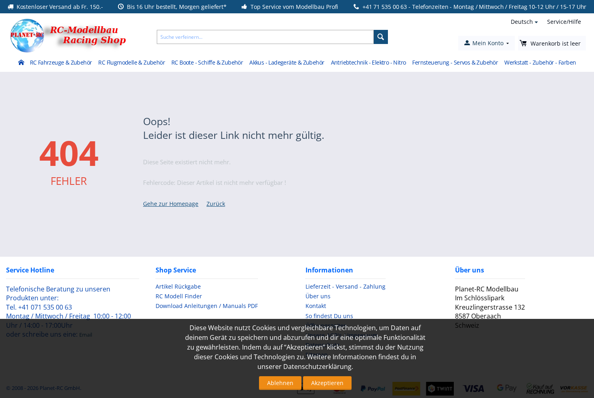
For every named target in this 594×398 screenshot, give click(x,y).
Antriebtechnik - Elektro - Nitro (368, 62)
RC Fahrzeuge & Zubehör (61, 62)
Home (21, 63)
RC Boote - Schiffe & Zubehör (207, 62)
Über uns (318, 296)
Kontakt (315, 306)
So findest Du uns (329, 316)
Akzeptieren (327, 383)
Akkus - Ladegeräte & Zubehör (286, 62)
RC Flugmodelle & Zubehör (131, 62)
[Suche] (381, 37)
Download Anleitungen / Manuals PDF (207, 306)
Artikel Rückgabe (178, 286)
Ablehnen (280, 383)
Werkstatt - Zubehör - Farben (540, 62)
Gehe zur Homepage (170, 203)
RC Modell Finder (179, 296)
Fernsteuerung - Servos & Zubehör (455, 62)
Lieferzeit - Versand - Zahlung (345, 286)
